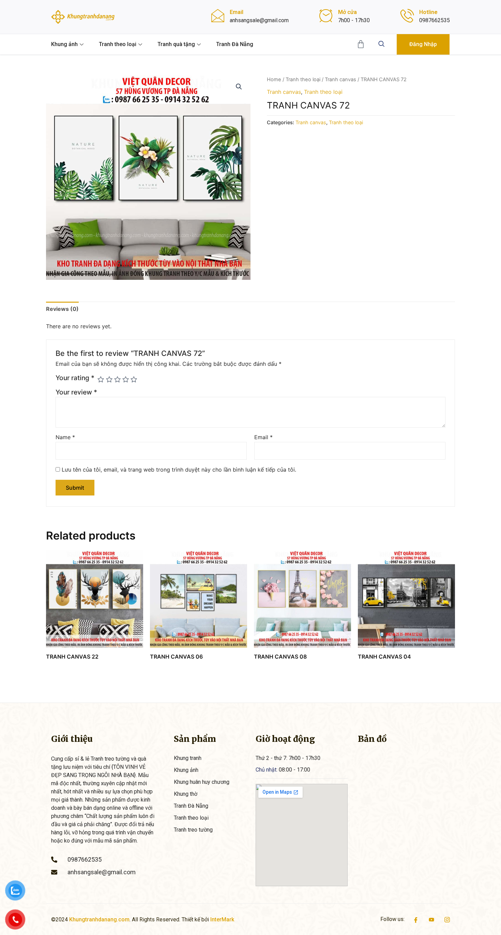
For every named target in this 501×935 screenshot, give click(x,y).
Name (65, 437)
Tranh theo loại (117, 44)
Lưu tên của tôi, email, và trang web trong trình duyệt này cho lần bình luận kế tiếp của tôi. (179, 469)
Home (274, 79)
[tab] (62, 309)
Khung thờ (185, 794)
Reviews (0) (62, 308)
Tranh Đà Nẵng (234, 44)
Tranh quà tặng (176, 44)
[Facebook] (416, 919)
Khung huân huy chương (201, 782)
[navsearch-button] (381, 44)
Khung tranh (187, 758)
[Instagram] (447, 919)
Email (263, 437)
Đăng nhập (423, 44)
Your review (76, 392)
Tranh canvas (340, 79)
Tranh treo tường (193, 829)
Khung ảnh (64, 44)
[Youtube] (431, 919)
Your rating (75, 378)
